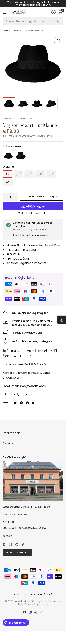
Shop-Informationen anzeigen (30, 234)
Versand (17, 135)
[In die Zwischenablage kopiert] (33, 403)
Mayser (7, 118)
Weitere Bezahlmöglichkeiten (32, 213)
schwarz (8, 155)
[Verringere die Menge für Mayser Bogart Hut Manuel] (5, 197)
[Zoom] (57, 40)
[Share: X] (21, 403)
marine (20, 155)
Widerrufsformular (17, 552)
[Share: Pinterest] (27, 403)
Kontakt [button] (7, 536)
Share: (7, 402)
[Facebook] (5, 544)
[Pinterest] (18, 544)
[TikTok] (24, 544)
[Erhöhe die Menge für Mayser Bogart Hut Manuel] (15, 197)
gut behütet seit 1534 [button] (16, 514)
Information (11, 433)
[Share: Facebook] (15, 403)
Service (8, 443)
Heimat (7, 31)
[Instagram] (12, 544)
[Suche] (59, 21)
